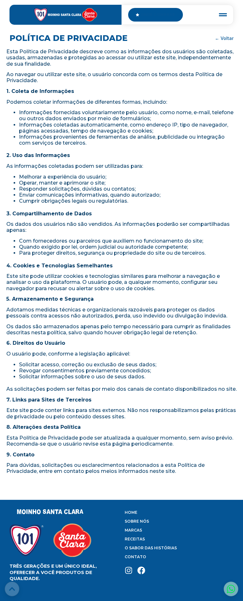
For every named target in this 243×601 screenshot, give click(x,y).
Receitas (135, 539)
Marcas (133, 530)
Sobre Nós (137, 521)
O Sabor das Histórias (151, 547)
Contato (135, 556)
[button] (223, 15)
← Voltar (224, 38)
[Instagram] (129, 570)
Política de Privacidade (68, 38)
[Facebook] (141, 570)
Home (131, 512)
